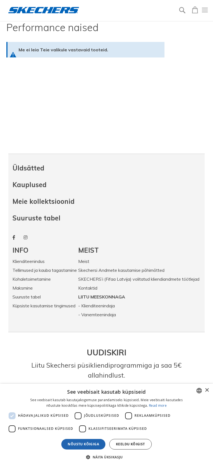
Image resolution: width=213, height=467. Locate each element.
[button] (106, 457)
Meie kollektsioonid (43, 201)
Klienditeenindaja (98, 305)
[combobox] (199, 390)
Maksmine (22, 288)
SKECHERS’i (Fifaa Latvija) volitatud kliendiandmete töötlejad (138, 279)
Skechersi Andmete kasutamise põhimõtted (121, 270)
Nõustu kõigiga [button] (83, 444)
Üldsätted (28, 168)
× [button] (207, 390)
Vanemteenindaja (98, 314)
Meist (83, 261)
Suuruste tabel (36, 218)
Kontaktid (87, 288)
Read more (158, 405)
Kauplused (29, 184)
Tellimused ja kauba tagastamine (44, 270)
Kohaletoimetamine (31, 279)
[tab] (45, 250)
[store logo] (43, 10)
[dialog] (106, 425)
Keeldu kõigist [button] (130, 444)
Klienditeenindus (28, 261)
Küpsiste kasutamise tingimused (43, 305)
